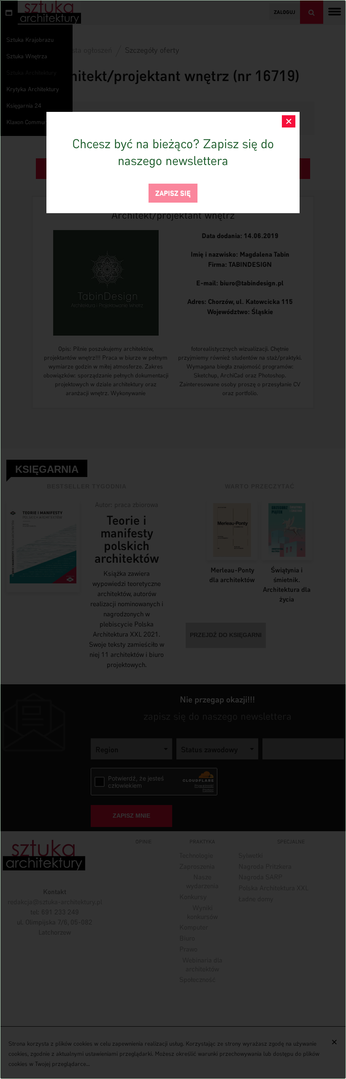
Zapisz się (173, 192)
